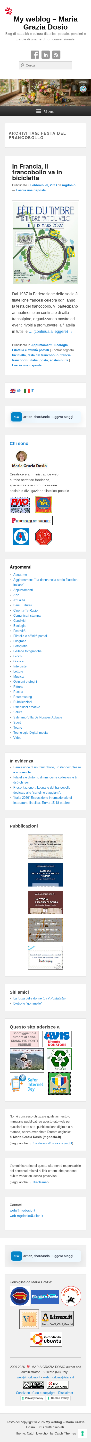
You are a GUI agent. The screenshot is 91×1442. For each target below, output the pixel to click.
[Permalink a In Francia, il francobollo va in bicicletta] (45, 288)
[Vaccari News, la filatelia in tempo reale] (28, 1328)
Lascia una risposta (31, 190)
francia (65, 355)
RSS (56, 55)
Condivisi (19, 620)
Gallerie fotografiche (27, 651)
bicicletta (19, 355)
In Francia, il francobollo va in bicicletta (37, 172)
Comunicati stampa (27, 615)
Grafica (18, 661)
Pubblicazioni (22, 702)
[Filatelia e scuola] (44, 1305)
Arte (16, 595)
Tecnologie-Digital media (30, 732)
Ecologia (61, 345)
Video (17, 737)
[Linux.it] (57, 1328)
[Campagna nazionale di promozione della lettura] (28, 1069)
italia (34, 360)
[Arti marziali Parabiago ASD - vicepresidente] (41, 544)
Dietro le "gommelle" (27, 1003)
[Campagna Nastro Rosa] (26, 1046)
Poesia (18, 692)
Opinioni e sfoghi (25, 681)
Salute (17, 712)
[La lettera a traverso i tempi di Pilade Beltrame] (45, 941)
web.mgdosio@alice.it (26, 1216)
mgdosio (68, 185)
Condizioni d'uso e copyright (52, 1143)
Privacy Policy (34, 1398)
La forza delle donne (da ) (39, 998)
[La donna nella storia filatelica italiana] (45, 885)
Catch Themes (65, 1433)
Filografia (19, 641)
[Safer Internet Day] (29, 1094)
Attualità (19, 600)
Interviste (19, 666)
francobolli (20, 360)
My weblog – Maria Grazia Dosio (46, 23)
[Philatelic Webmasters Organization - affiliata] (20, 513)
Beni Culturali (22, 605)
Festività (19, 631)
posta (44, 360)
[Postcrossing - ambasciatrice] (31, 525)
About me (20, 575)
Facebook (35, 55)
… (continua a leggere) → (51, 331)
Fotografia (20, 646)
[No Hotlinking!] (57, 1387)
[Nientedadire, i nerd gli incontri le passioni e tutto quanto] (20, 1305)
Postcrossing (22, 697)
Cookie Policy (60, 1398)
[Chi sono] (37, 469)
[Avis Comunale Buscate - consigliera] (19, 544)
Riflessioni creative (26, 707)
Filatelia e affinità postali (30, 350)
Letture (18, 671)
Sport (17, 722)
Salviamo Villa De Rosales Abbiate (37, 717)
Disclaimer (40, 1182)
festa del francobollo (43, 355)
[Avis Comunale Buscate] (57, 1046)
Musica (18, 676)
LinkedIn (45, 55)
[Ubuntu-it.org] (45, 1348)
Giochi (17, 656)
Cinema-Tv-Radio (25, 610)
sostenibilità (59, 360)
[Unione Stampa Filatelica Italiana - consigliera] (41, 513)
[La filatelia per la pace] (59, 1094)
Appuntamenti (41, 345)
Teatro (17, 727)
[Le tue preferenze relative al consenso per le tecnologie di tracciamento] (82, 1433)
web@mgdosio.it (22, 1210)
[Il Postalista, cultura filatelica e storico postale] (70, 1305)
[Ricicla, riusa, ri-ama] (59, 1069)
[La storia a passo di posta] (45, 913)
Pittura (18, 686)
